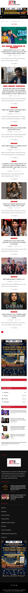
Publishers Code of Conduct (8, 522)
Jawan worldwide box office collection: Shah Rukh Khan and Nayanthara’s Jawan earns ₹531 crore (14, 443)
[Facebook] (20, 17)
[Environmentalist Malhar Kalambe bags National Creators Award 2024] (5, 412)
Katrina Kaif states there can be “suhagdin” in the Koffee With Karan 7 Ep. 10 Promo (14, 242)
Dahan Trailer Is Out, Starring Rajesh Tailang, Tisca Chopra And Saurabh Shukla (14, 316)
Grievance (3, 526)
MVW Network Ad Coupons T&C (9, 533)
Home (2, 21)
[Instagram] (23, 17)
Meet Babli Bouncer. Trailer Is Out (14, 279)
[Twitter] (21, 17)
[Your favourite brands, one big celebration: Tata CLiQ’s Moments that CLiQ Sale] (5, 420)
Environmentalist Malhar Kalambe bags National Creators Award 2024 (18, 411)
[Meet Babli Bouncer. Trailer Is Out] (14, 266)
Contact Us (4, 537)
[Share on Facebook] (12, 63)
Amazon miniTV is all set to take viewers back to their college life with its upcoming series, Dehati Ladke (14, 51)
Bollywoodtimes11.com (7, 471)
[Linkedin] (24, 17)
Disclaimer (3, 511)
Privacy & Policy (5, 519)
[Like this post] (11, 63)
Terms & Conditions (6, 530)
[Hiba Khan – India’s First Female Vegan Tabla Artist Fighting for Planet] (5, 436)
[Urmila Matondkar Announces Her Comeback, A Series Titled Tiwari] (14, 190)
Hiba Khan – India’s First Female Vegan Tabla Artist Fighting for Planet (17, 436)
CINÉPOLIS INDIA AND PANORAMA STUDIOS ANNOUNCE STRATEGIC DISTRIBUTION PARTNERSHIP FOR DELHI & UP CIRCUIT (18, 487)
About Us (3, 508)
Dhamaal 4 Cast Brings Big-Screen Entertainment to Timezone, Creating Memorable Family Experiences (18, 496)
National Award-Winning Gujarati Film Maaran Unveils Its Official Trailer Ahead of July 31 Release (18, 428)
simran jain (10, 113)
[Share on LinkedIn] (15, 63)
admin (10, 55)
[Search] (26, 17)
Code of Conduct (5, 515)
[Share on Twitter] (14, 63)
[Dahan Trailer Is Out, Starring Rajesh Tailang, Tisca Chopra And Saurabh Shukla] (14, 301)
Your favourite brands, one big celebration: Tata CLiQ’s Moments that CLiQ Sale (18, 420)
